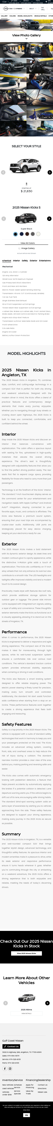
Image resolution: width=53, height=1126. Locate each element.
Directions (42, 1088)
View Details (26, 1013)
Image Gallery (28, 248)
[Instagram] (10, 1068)
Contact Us (13, 1046)
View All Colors (27, 243)
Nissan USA (42, 1092)
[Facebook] (4, 1068)
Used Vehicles (8, 1088)
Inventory (8, 1080)
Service (18, 1080)
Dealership (44, 1080)
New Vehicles (7, 1085)
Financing (32, 1080)
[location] (46, 2)
